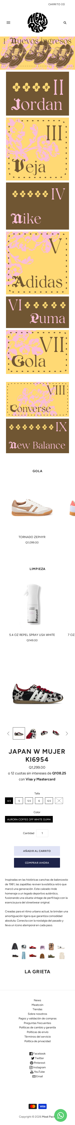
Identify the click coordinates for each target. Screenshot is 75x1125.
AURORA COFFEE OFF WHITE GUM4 (29, 819)
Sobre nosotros (37, 1014)
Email (39, 1076)
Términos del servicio (37, 1036)
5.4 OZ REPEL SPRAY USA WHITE (32, 635)
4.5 (9, 800)
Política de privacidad (37, 1041)
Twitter (39, 1058)
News (37, 1000)
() (56, 4)
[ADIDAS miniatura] (19, 733)
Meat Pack (48, 1116)
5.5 (29, 800)
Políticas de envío (37, 1032)
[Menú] (8, 22)
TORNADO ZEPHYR (32, 537)
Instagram (39, 1067)
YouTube (39, 1071)
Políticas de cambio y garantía (37, 1027)
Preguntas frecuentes (37, 1023)
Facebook (39, 1053)
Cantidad (28, 833)
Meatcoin (37, 1005)
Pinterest (39, 1063)
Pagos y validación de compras (38, 1018)
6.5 (49, 800)
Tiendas (37, 1009)
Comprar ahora (37, 862)
